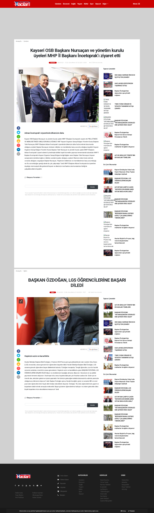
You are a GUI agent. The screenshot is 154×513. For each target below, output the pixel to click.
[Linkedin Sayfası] (30, 485)
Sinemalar (103, 494)
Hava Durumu (104, 480)
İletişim (62, 495)
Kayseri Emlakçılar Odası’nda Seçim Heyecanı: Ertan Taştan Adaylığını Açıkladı (125, 172)
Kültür (86, 4)
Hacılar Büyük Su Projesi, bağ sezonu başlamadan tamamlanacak (124, 241)
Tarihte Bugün (104, 491)
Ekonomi (66, 4)
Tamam (132, 511)
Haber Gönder (36, 497)
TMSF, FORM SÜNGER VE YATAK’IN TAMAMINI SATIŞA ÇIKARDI (124, 106)
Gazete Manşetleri (106, 501)
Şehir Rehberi (104, 498)
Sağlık (73, 4)
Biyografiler (125, 484)
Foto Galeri (64, 476)
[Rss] (34, 485)
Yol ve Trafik (104, 482)
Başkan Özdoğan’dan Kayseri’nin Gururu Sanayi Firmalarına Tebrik (123, 135)
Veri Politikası (19, 497)
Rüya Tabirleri (126, 487)
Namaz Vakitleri (105, 484)
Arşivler (63, 487)
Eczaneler (103, 487)
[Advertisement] (77, 23)
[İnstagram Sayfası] (23, 485)
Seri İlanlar (103, 496)
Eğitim (25, 271)
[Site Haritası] (38, 485)
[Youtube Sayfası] (27, 485)
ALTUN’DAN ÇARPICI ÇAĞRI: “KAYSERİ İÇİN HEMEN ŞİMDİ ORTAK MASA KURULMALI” (124, 189)
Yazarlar (63, 483)
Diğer (105, 4)
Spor (92, 4)
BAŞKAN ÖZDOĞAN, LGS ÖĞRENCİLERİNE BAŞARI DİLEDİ (123, 181)
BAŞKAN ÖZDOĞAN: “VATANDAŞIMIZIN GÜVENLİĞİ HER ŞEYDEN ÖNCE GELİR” (125, 123)
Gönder (92, 187)
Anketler (124, 482)
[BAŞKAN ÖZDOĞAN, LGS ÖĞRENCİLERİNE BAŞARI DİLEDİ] (58, 321)
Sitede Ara (125, 480)
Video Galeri (64, 479)
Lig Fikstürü (103, 489)
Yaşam (79, 4)
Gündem (58, 4)
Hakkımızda (19, 493)
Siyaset (98, 4)
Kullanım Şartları (37, 493)
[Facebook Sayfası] (16, 485)
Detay (124, 511)
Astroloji (124, 489)
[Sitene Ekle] (42, 485)
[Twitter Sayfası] (19, 485)
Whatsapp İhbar (37, 495)
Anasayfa (19, 41)
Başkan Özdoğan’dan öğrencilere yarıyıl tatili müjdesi (122, 93)
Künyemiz (63, 491)
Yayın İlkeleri (19, 495)
